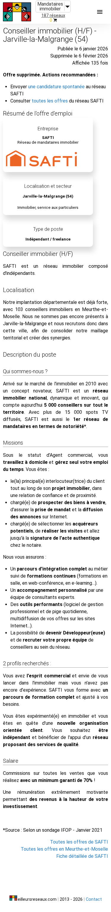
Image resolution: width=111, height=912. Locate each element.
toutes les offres (50, 101)
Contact (94, 899)
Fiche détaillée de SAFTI (82, 856)
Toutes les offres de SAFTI (79, 842)
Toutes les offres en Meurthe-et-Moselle (64, 849)
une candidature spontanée (56, 86)
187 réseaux (53, 15)
